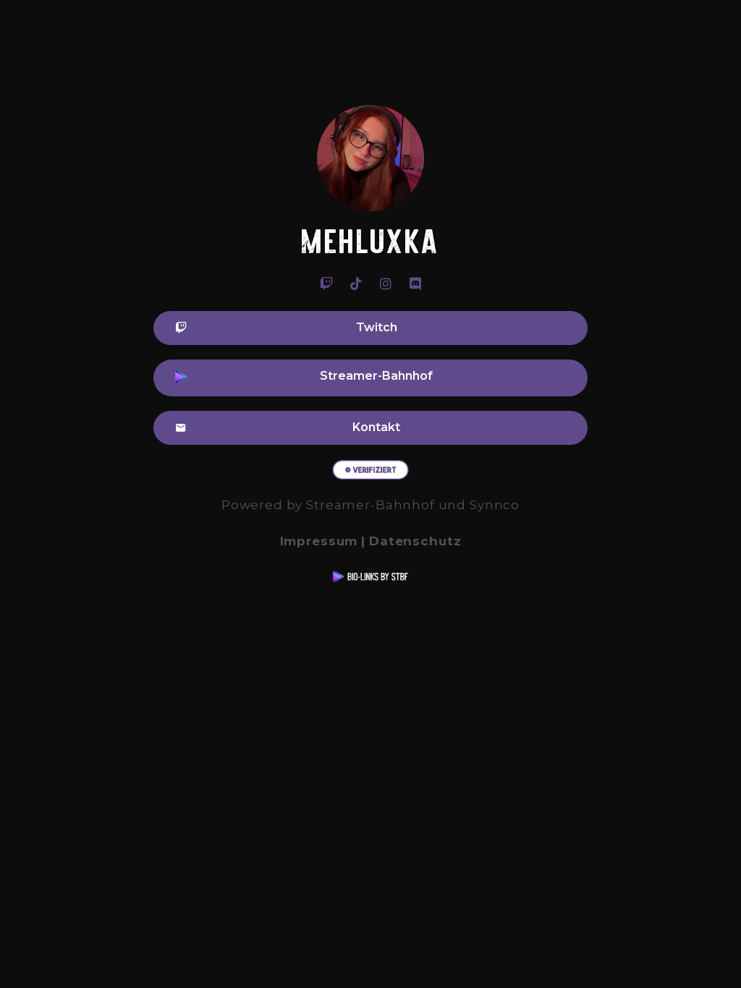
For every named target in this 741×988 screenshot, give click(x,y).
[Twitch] (326, 284)
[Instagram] (386, 284)
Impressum (319, 541)
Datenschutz (415, 541)
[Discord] (415, 284)
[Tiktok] (356, 284)
